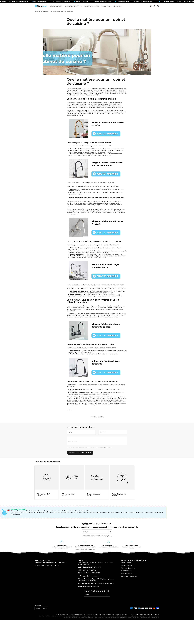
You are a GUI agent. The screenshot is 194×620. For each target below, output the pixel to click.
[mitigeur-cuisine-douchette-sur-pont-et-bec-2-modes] (97, 179)
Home (36, 11)
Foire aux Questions (128, 568)
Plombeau (62, 614)
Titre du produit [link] (43, 494)
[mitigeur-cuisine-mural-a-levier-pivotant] (97, 238)
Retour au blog (98, 417)
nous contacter (84, 564)
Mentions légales (155, 614)
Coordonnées (128, 614)
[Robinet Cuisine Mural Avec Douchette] (97, 378)
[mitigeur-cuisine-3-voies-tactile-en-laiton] (97, 139)
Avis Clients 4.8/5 (127, 571)
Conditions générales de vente (141, 614)
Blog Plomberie (43, 11)
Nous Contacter (126, 565)
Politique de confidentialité (90, 614)
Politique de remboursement (74, 614)
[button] (56, 6)
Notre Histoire (126, 562)
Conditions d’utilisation (105, 614)
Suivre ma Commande (129, 576)
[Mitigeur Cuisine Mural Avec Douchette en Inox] (97, 341)
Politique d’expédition (118, 614)
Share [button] (70, 410)
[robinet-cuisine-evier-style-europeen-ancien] (97, 281)
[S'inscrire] (110, 531)
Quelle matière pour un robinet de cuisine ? (61, 11)
